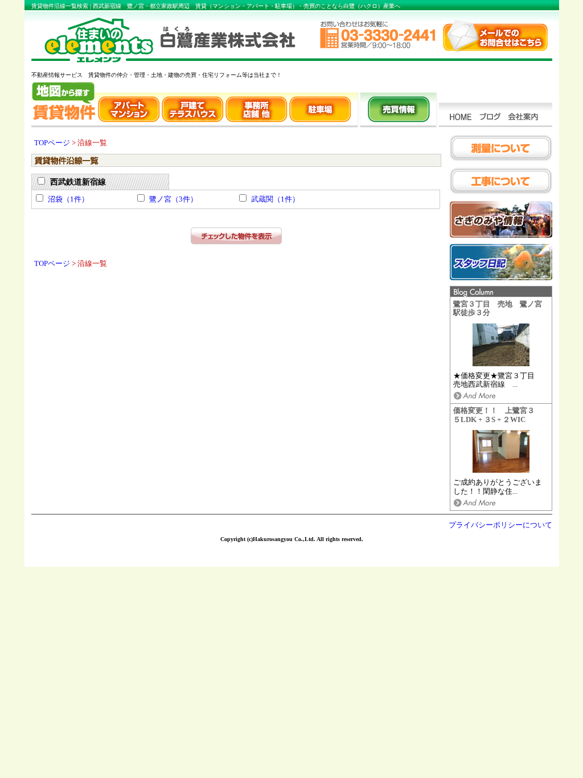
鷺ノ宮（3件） (173, 199)
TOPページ (52, 143)
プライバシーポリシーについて (500, 525)
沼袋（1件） (68, 199)
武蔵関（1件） (275, 199)
